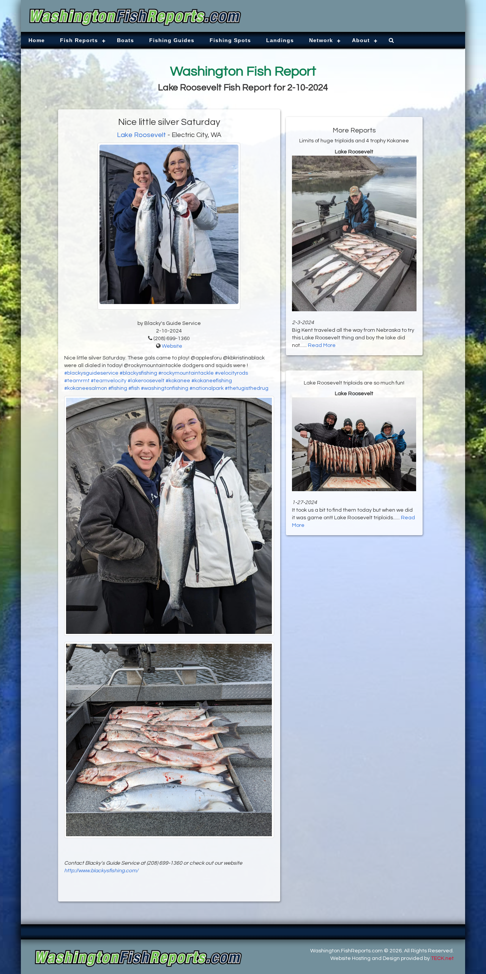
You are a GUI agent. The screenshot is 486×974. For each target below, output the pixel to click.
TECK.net (442, 958)
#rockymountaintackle (186, 373)
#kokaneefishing (211, 380)
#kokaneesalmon (85, 388)
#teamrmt (77, 380)
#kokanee (178, 380)
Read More (322, 345)
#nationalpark (206, 388)
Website (172, 346)
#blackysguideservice (91, 373)
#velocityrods (231, 373)
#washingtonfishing (164, 388)
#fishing (117, 388)
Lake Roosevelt (141, 135)
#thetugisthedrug (246, 388)
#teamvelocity (108, 380)
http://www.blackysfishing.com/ (101, 870)
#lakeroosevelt (146, 380)
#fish (134, 388)
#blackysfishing (138, 373)
